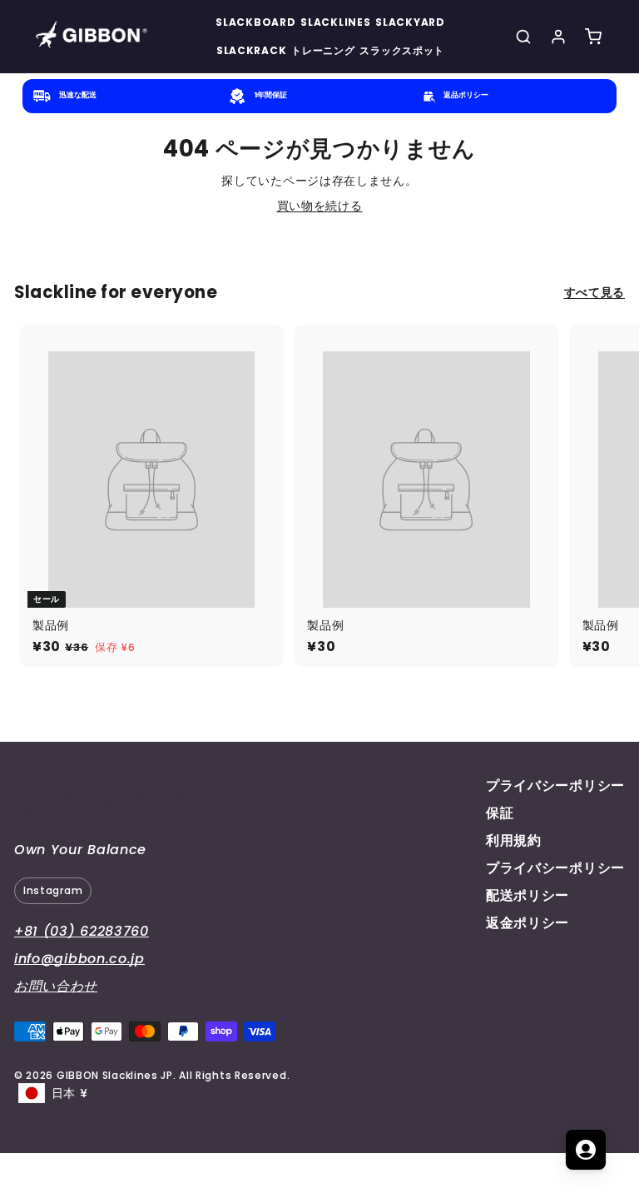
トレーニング (322, 50)
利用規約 (514, 840)
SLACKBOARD (255, 22)
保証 (499, 813)
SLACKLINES (335, 22)
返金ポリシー (527, 922)
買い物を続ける (320, 205)
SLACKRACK (251, 50)
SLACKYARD (409, 22)
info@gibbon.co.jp (79, 958)
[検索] (523, 36)
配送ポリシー (527, 895)
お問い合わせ (55, 986)
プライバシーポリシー (555, 785)
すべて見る (595, 293)
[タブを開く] (586, 1150)
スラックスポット (401, 50)
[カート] (593, 36)
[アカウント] (558, 36)
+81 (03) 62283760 (81, 931)
